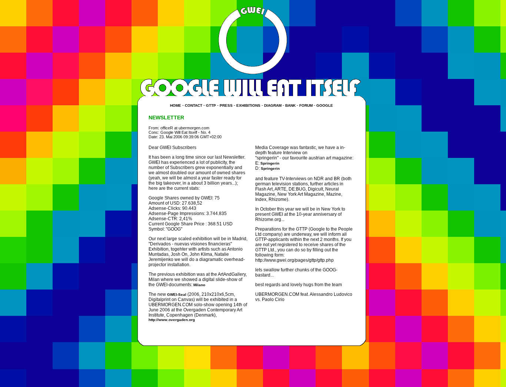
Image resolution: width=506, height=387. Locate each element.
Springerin (269, 163)
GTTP (211, 105)
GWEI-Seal (176, 294)
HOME (175, 105)
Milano (199, 285)
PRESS (226, 105)
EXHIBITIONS (248, 105)
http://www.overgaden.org (172, 320)
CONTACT (193, 105)
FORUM (306, 105)
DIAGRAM (273, 105)
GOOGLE (324, 105)
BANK (290, 105)
